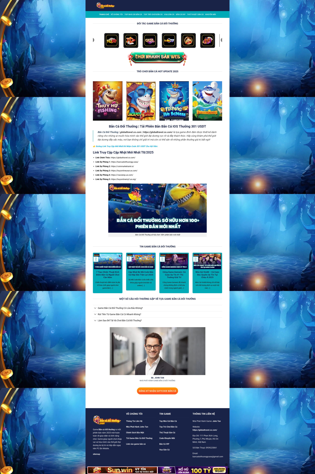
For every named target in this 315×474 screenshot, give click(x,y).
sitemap (96, 454)
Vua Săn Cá (169, 14)
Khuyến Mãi (210, 14)
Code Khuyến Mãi (167, 438)
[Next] (222, 274)
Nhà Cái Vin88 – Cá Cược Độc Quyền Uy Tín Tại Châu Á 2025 (207, 275)
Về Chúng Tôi (117, 14)
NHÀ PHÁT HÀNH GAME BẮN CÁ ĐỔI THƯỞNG (157, 381)
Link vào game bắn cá (136, 444)
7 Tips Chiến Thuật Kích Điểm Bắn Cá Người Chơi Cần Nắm (107, 275)
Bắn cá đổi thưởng (107, 429)
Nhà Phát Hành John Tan (137, 427)
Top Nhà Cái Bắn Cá (133, 14)
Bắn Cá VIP (180, 14)
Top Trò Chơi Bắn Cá (153, 14)
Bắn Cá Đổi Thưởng (108, 132)
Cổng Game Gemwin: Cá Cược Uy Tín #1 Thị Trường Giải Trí (174, 275)
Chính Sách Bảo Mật (135, 432)
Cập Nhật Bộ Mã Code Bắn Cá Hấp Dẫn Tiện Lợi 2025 (140, 273)
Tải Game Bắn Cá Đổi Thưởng (139, 438)
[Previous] (92, 274)
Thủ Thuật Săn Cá (195, 14)
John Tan (217, 421)
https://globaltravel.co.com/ (205, 430)
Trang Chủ (104, 14)
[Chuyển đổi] (95, 308)
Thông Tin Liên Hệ (134, 421)
